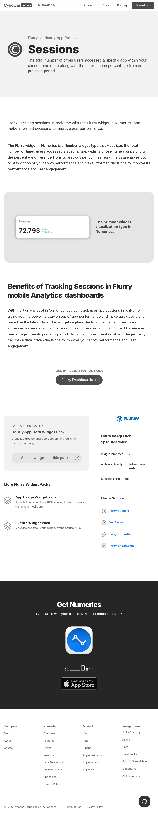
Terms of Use (73, 806)
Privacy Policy (94, 806)
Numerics (46, 5)
